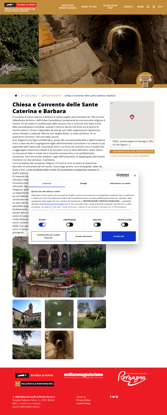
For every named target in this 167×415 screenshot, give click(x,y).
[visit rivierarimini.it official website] (34, 374)
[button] (148, 7)
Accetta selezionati (83, 236)
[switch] (69, 225)
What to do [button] (89, 6)
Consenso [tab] (46, 183)
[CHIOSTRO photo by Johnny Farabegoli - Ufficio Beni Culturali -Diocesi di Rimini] (59, 266)
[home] (16, 95)
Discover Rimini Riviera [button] (68, 7)
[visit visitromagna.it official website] (132, 378)
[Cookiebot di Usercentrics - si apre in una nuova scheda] (118, 175)
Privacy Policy (83, 400)
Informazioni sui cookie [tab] (120, 183)
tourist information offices (25, 406)
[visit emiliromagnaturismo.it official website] (83, 375)
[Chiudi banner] (135, 175)
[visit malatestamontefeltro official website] (34, 385)
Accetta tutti (118, 236)
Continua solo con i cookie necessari (48, 236)
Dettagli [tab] (83, 183)
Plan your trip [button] (110, 7)
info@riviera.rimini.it (29, 403)
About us (81, 396)
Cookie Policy (83, 403)
